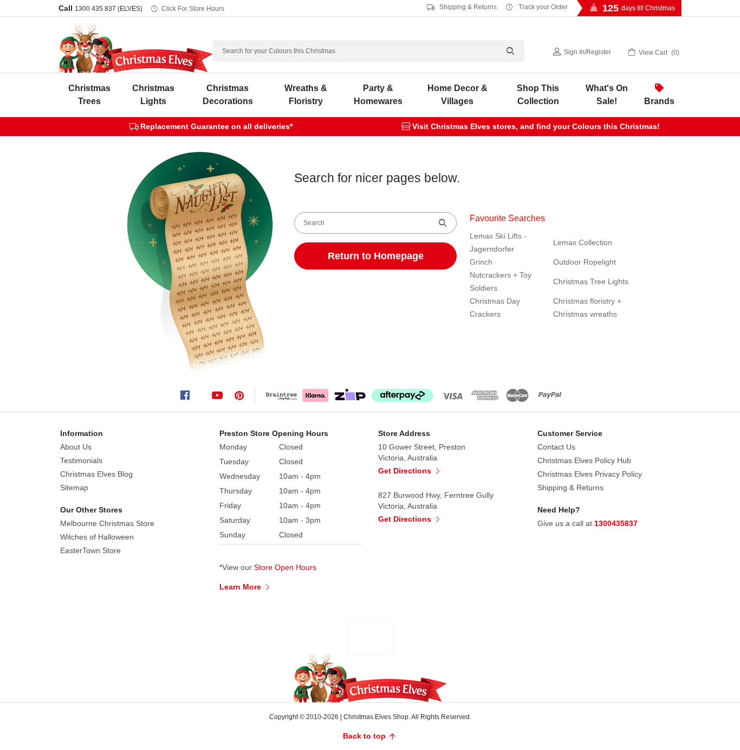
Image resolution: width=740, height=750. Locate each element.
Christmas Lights (153, 95)
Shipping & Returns (467, 7)
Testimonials (81, 460)
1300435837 (616, 523)
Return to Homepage (376, 256)
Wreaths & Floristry (305, 95)
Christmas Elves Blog (96, 474)
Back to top (365, 736)
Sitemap (74, 487)
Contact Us (556, 447)
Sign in (574, 52)
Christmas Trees (89, 95)
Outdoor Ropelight (584, 262)
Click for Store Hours (192, 8)
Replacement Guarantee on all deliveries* (216, 126)
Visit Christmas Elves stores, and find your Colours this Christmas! (536, 126)
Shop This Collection (538, 95)
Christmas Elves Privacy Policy (589, 474)
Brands (659, 101)
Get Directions (405, 470)
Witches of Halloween (97, 537)
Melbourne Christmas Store (107, 523)
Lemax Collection (582, 242)
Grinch (481, 262)
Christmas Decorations (228, 95)
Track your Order (542, 7)
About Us (76, 447)
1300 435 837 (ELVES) (108, 8)
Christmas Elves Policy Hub (584, 460)
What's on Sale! (607, 95)
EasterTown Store (90, 550)
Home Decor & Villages (457, 95)
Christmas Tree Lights (590, 281)
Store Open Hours (285, 567)
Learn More (241, 586)
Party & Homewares (378, 95)
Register (598, 52)
